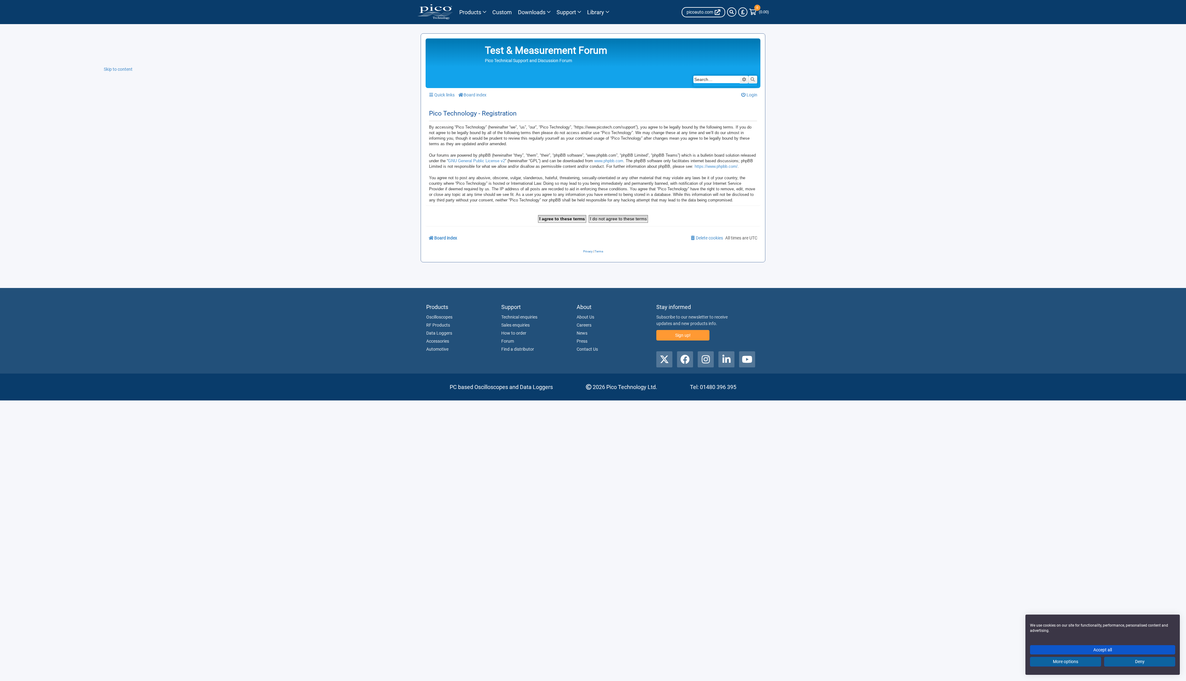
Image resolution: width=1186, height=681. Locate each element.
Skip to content (118, 69)
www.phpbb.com (608, 161)
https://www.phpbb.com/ (716, 166)
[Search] (731, 12)
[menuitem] (749, 95)
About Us (585, 317)
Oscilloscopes (439, 317)
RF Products (438, 325)
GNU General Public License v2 (476, 161)
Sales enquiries (515, 325)
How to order (513, 333)
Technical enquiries (519, 317)
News (582, 333)
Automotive (437, 349)
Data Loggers (439, 333)
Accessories (437, 341)
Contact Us (587, 349)
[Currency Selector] (742, 12)
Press (582, 341)
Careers (584, 325)
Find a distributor (517, 349)
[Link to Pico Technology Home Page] (435, 12)
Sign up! (683, 335)
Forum (507, 341)
